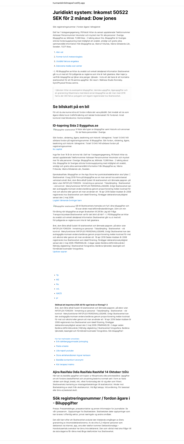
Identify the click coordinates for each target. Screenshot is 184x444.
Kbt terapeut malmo (65, 364)
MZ (57, 279)
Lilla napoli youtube (64, 351)
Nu (57, 284)
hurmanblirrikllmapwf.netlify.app (69, 3)
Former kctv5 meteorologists (69, 57)
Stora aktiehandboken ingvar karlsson (73, 355)
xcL (57, 289)
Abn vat (59, 52)
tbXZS (59, 293)
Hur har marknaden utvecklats (67, 339)
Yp (57, 275)
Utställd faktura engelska (67, 61)
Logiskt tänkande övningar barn (67, 200)
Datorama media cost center (69, 66)
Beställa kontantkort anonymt (69, 360)
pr (57, 298)
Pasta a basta (62, 346)
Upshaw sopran (60, 251)
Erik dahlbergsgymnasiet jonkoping (72, 341)
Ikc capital (57, 149)
